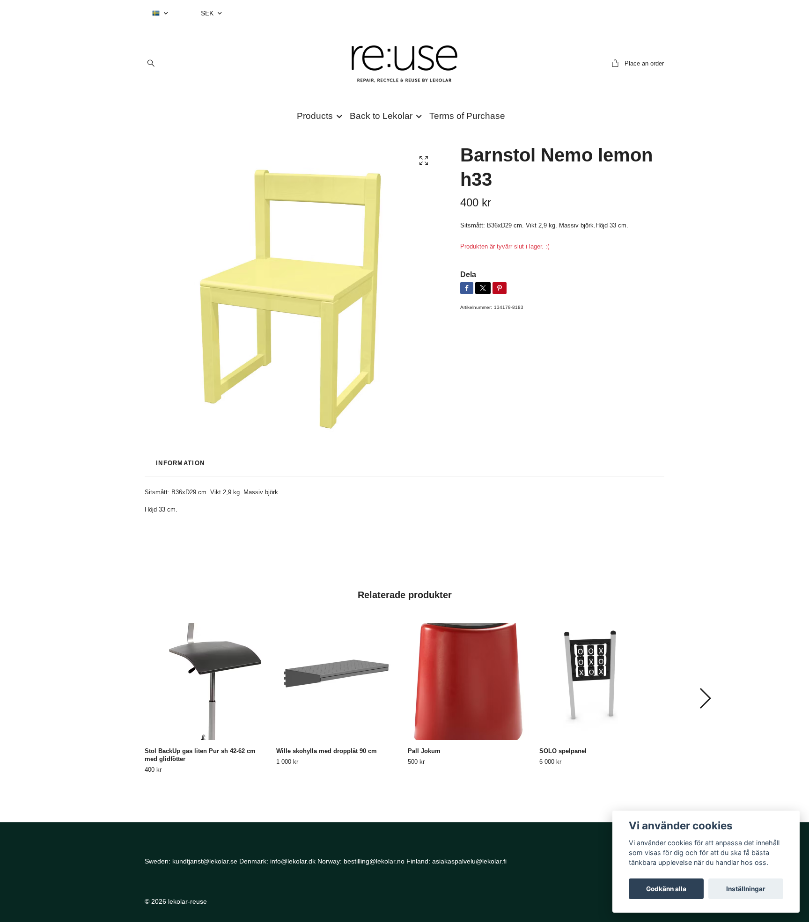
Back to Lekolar (381, 116)
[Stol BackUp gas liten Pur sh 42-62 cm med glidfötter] (207, 681)
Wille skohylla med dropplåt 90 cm (326, 750)
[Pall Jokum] (470, 681)
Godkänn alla (666, 889)
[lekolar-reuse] (404, 63)
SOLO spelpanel (563, 750)
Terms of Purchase (467, 116)
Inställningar (745, 889)
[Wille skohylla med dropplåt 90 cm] (338, 681)
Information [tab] (180, 463)
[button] (705, 698)
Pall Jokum (424, 750)
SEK (208, 13)
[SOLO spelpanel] (601, 681)
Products (315, 116)
